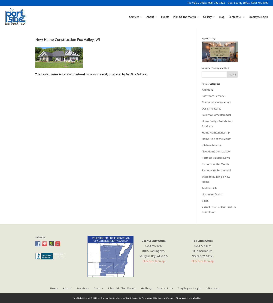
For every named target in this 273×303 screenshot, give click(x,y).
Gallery (146, 288)
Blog (221, 17)
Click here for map (154, 261)
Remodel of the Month (215, 164)
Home (54, 288)
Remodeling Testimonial (216, 170)
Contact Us (165, 288)
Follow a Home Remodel (216, 115)
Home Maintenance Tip (216, 132)
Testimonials (209, 188)
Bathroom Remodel (213, 96)
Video (205, 200)
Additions (207, 89)
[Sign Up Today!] (220, 52)
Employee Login (258, 17)
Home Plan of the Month (216, 139)
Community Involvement (216, 102)
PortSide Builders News (216, 158)
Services (83, 288)
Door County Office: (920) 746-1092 (248, 3)
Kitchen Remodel (212, 145)
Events (165, 17)
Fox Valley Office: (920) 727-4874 (206, 3)
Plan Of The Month (122, 288)
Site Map (213, 288)
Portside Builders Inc (82, 298)
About (67, 288)
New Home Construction (216, 151)
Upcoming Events (212, 194)
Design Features (211, 108)
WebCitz (196, 298)
